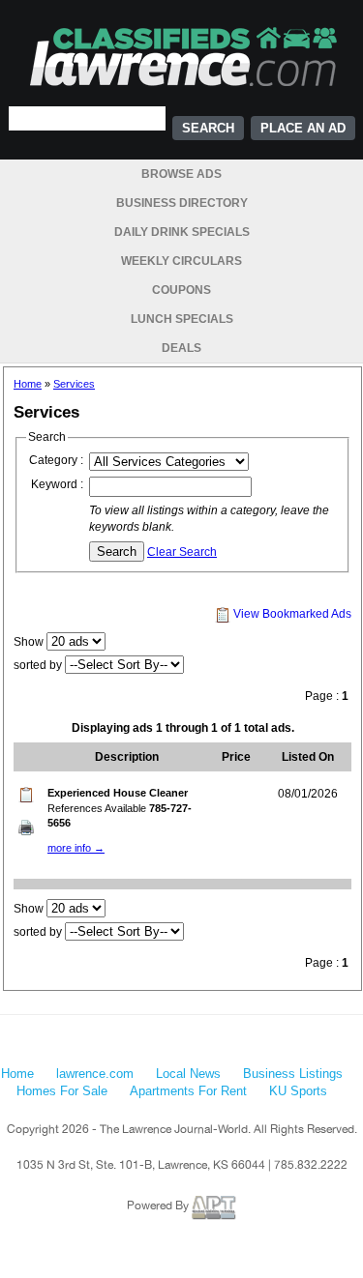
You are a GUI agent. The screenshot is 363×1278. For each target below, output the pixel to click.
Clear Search (182, 552)
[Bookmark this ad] (26, 793)
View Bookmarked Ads (290, 614)
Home (28, 384)
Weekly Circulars (181, 261)
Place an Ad (303, 128)
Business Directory (182, 203)
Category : (56, 460)
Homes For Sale (61, 1091)
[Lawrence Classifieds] (182, 55)
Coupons (181, 290)
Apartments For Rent (188, 1091)
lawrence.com (95, 1073)
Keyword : (57, 484)
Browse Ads (181, 174)
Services (74, 384)
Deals (181, 348)
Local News (188, 1073)
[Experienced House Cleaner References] (26, 826)
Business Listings (293, 1073)
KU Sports (298, 1091)
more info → (76, 848)
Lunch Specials (182, 319)
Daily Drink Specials (182, 232)
